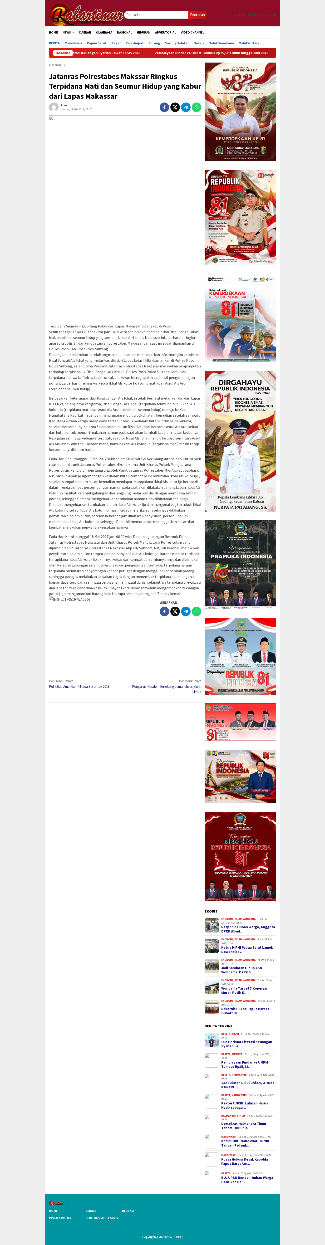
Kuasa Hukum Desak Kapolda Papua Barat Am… (244, 1161)
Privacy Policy (60, 1218)
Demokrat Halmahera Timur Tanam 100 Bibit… (243, 1126)
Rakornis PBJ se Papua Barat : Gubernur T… (245, 1011)
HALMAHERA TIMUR (233, 1115)
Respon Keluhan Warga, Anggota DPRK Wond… (248, 929)
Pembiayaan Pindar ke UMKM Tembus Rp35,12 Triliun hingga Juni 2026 (173, 53)
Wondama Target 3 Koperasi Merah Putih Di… (244, 990)
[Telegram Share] (186, 107)
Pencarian (197, 14)
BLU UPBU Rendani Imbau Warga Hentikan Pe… (247, 1180)
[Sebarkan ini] (164, 107)
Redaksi (91, 1211)
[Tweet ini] (175, 107)
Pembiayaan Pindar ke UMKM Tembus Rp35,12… (244, 1064)
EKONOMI (227, 919)
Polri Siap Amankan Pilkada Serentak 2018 (79, 684)
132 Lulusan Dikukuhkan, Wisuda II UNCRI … (247, 1085)
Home (53, 1211)
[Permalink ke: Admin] (54, 106)
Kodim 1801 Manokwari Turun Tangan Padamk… (245, 1143)
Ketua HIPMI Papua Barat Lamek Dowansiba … (247, 949)
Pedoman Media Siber (101, 1218)
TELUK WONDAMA (245, 919)
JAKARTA (236, 1033)
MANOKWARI (239, 1074)
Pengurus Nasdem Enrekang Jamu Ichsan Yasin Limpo (166, 686)
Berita (225, 1033)
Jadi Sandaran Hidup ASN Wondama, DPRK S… (241, 970)
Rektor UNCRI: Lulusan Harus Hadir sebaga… (244, 1105)
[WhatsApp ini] (196, 107)
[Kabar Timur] (86, 14)
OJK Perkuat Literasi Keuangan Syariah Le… (246, 1044)
